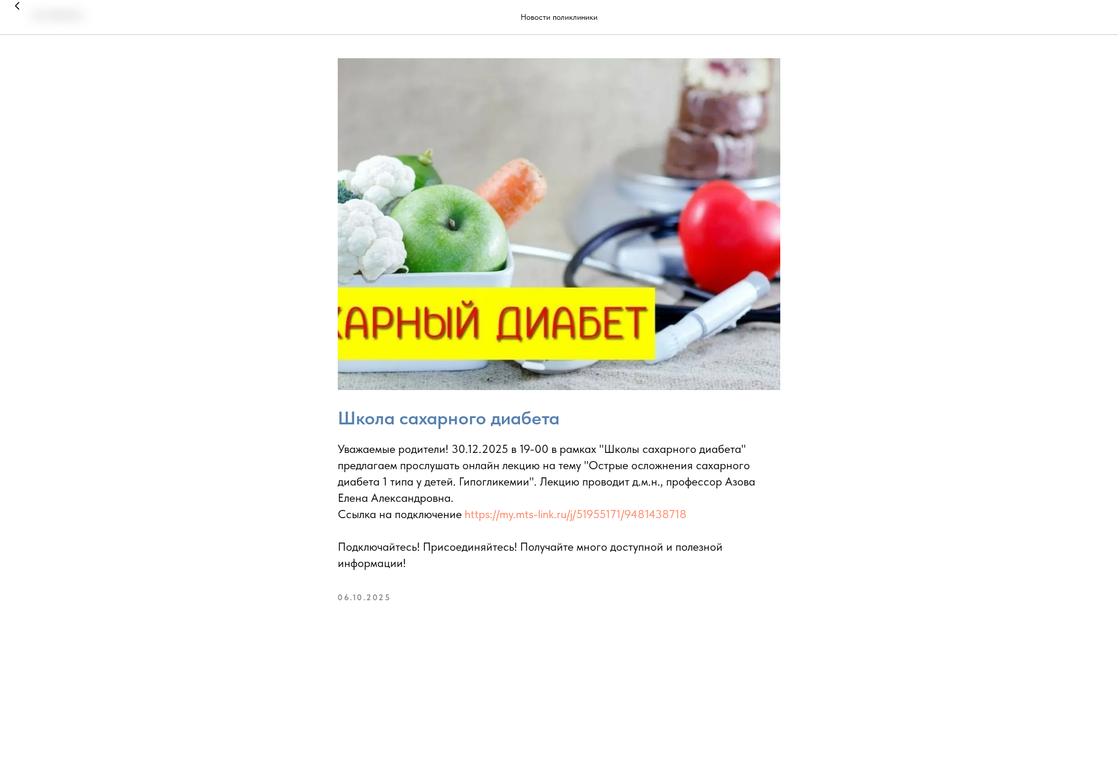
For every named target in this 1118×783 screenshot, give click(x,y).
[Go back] (17, 17)
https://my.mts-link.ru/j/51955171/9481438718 (576, 514)
